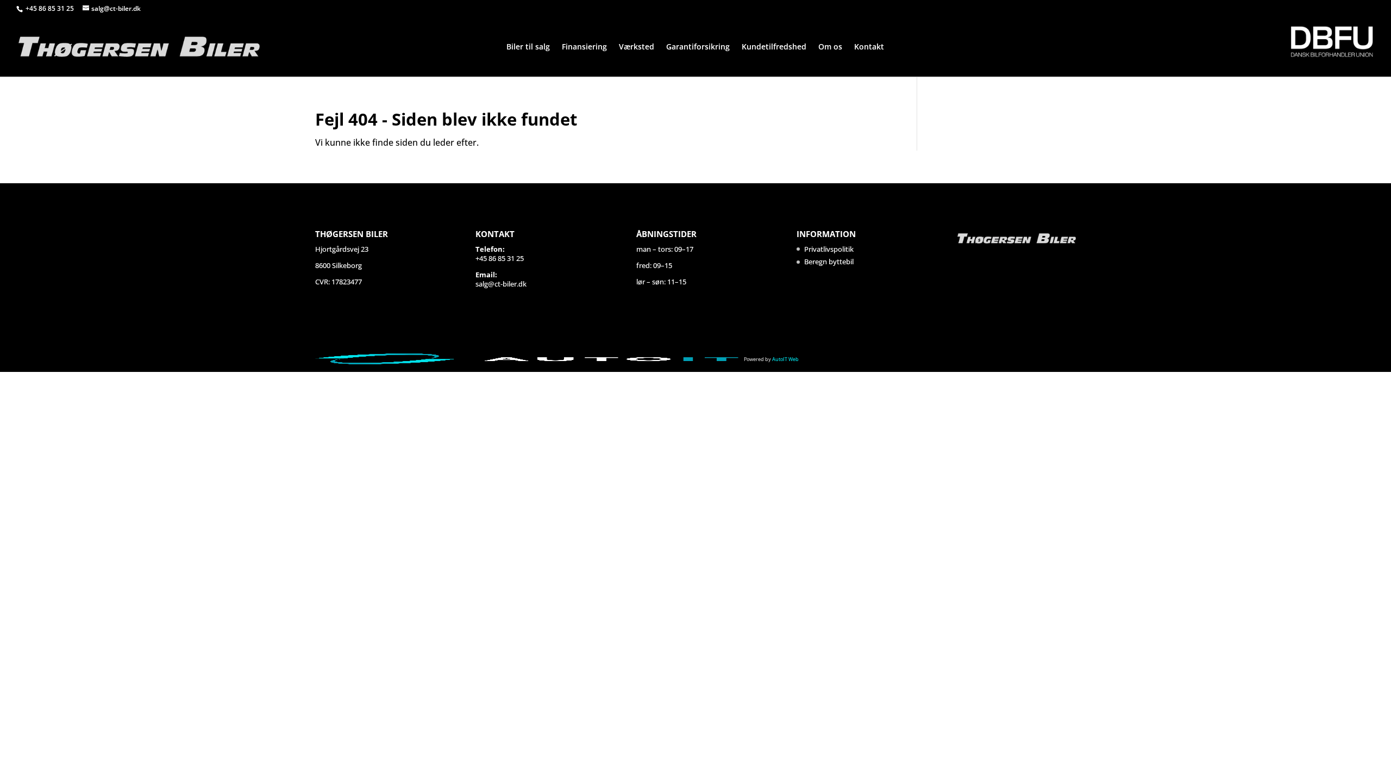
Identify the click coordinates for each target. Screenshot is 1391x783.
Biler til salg (528, 47)
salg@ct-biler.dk (501, 284)
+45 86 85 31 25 (51, 8)
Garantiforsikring (698, 47)
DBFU (1331, 42)
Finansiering (584, 47)
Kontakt (869, 47)
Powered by (771, 359)
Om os (830, 47)
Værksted (636, 47)
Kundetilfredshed (774, 47)
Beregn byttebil (829, 261)
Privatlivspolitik (829, 249)
